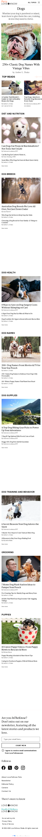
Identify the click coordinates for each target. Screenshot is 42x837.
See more (5, 166)
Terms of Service (8, 824)
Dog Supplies (9, 395)
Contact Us (6, 791)
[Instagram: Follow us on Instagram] (23, 768)
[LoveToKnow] (21, 803)
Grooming (8, 552)
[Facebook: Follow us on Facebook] (4, 768)
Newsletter (6, 780)
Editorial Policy (8, 784)
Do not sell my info (8, 818)
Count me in (21, 745)
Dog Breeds (8, 174)
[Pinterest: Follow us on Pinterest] (16, 768)
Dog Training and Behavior (18, 492)
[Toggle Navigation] (39, 2)
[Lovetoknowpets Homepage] (9, 2)
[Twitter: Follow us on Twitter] (10, 768)
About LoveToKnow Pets (12, 777)
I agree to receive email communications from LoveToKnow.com (21, 752)
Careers (5, 787)
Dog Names (8, 333)
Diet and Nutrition (13, 113)
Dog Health (9, 272)
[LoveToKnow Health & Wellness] (21, 809)
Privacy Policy (7, 821)
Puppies (6, 614)
